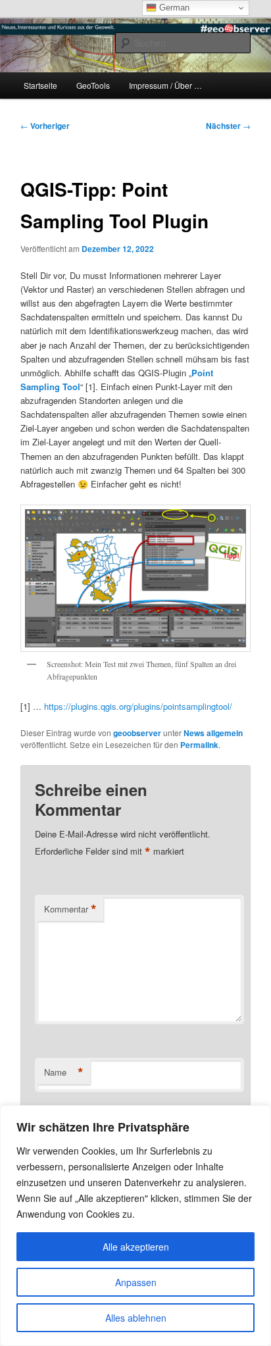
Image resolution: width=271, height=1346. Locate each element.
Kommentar (70, 909)
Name (64, 1072)
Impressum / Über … (165, 85)
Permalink (199, 745)
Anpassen (136, 1282)
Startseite (40, 85)
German (173, 7)
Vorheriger (45, 126)
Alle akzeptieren (136, 1246)
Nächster (228, 126)
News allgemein (213, 733)
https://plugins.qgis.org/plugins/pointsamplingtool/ (138, 706)
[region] (135, 1225)
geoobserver (137, 733)
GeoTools (93, 85)
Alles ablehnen (135, 1317)
